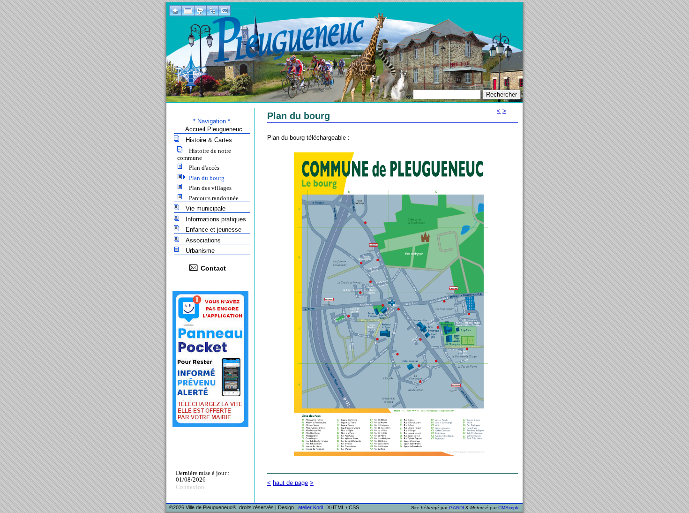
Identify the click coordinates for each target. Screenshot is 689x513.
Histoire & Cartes (209, 139)
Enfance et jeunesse (213, 229)
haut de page (290, 482)
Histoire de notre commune (204, 154)
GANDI (456, 507)
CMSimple (509, 507)
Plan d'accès (204, 167)
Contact (213, 268)
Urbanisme (200, 250)
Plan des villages (210, 187)
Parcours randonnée (214, 198)
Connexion (190, 486)
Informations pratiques (216, 219)
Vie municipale (205, 208)
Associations (203, 240)
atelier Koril (310, 507)
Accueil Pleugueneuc (213, 129)
